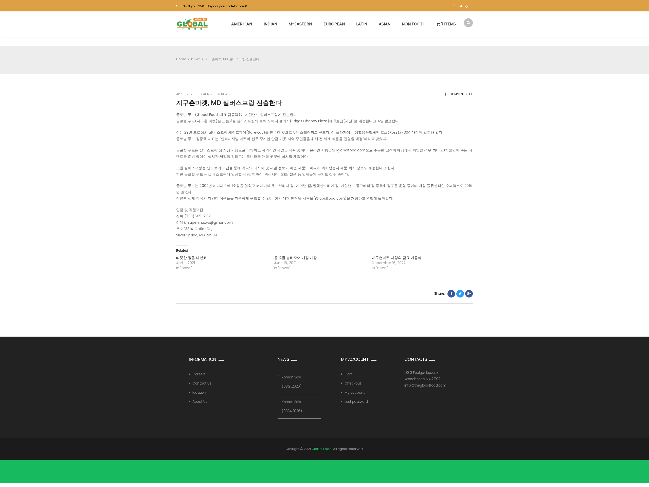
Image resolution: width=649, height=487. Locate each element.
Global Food (322, 448)
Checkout (353, 383)
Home (181, 59)
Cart (348, 374)
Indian (270, 24)
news (195, 58)
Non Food (413, 24)
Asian (384, 24)
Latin (361, 24)
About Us (199, 401)
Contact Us (201, 383)
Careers (199, 374)
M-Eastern (300, 24)
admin (207, 94)
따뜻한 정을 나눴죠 (191, 257)
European (334, 24)
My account (355, 392)
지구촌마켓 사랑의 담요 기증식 (396, 257)
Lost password (356, 401)
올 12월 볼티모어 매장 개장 (295, 257)
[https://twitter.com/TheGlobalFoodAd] (460, 6)
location (199, 392)
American (241, 24)
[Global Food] (193, 24)
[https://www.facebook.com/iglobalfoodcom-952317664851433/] (453, 6)
